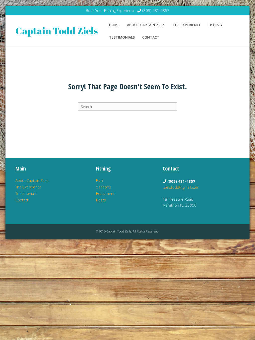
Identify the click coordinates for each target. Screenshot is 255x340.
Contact (150, 37)
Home (114, 24)
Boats (101, 199)
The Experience (187, 24)
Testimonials (122, 37)
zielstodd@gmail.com (181, 187)
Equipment (105, 193)
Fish (99, 180)
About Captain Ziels (146, 24)
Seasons (103, 186)
